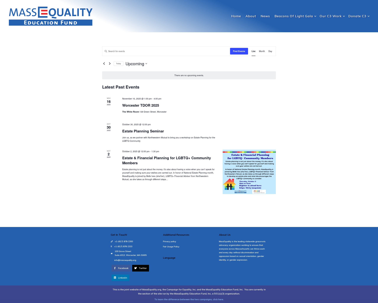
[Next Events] (109, 63)
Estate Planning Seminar (143, 130)
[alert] (189, 75)
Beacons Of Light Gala (293, 16)
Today (118, 63)
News (265, 16)
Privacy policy (169, 241)
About (251, 16)
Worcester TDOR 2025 (140, 105)
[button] (315, 16)
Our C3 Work (331, 16)
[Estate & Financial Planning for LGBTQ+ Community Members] (249, 172)
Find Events (239, 51)
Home (236, 16)
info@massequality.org (125, 260)
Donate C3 (357, 16)
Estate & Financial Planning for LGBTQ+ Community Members (166, 160)
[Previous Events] (104, 63)
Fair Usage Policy (171, 246)
